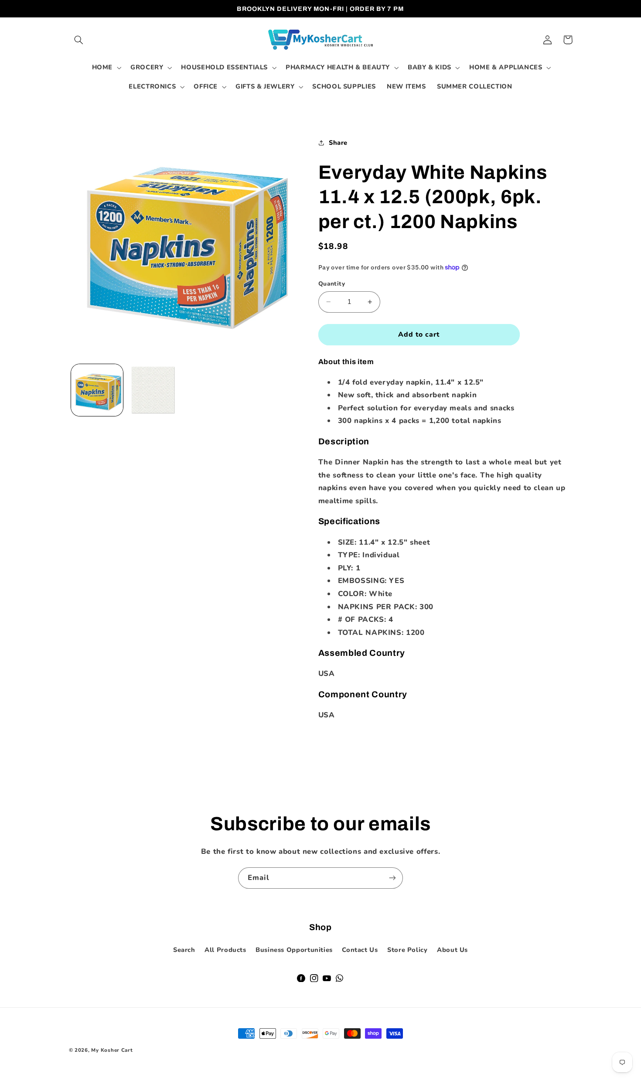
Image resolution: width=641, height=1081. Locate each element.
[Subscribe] (392, 878)
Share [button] (338, 142)
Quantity (331, 284)
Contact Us (360, 949)
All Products (225, 949)
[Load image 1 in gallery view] (97, 390)
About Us (452, 949)
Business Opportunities (294, 949)
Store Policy (407, 949)
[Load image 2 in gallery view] (153, 390)
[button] (79, 40)
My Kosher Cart (112, 1050)
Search (184, 949)
